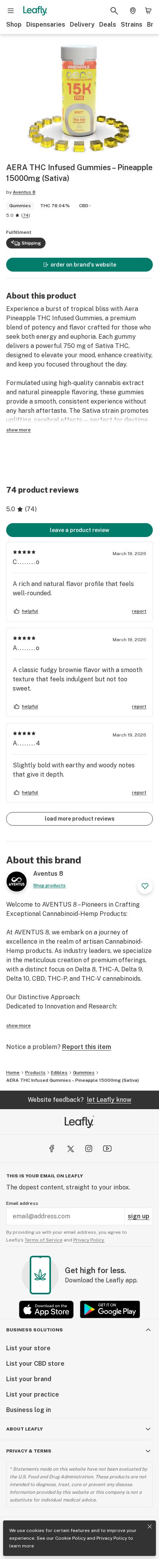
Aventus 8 (24, 192)
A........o (26, 648)
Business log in (28, 1410)
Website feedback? (79, 1099)
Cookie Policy (70, 1538)
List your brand (28, 1379)
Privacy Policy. (89, 1240)
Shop (14, 24)
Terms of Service (44, 1240)
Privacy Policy (111, 1538)
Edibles (59, 1072)
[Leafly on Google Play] (110, 1310)
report (139, 611)
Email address (22, 1203)
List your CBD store (35, 1363)
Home (13, 1072)
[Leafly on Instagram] (89, 1148)
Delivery (82, 24)
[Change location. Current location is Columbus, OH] (132, 10)
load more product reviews (80, 819)
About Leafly (24, 1429)
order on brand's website (83, 265)
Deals (107, 24)
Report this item (86, 1047)
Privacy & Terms (28, 1451)
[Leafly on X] (70, 1148)
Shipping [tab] (31, 243)
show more (18, 429)
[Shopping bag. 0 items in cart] (148, 10)
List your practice (32, 1394)
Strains (131, 24)
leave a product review (79, 530)
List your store (28, 1348)
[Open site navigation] (10, 10)
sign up (138, 1216)
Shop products (49, 885)
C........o (26, 562)
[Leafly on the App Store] (46, 1310)
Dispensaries (45, 24)
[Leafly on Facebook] (51, 1148)
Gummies (84, 1072)
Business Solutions (34, 1330)
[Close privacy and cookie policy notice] (150, 1527)
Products (35, 1072)
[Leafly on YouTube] (107, 1148)
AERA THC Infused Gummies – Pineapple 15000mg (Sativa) (72, 1080)
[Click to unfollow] (145, 886)
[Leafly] (35, 10)
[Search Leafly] (114, 10)
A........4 (27, 743)
